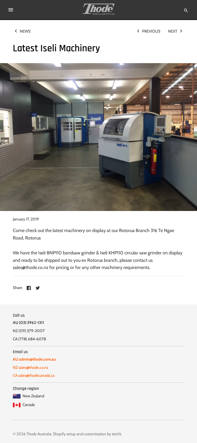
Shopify (59, 433)
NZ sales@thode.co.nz (30, 367)
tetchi (116, 433)
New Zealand (33, 395)
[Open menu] (10, 9)
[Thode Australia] (99, 9)
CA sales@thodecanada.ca (33, 375)
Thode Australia (38, 433)
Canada (28, 404)
